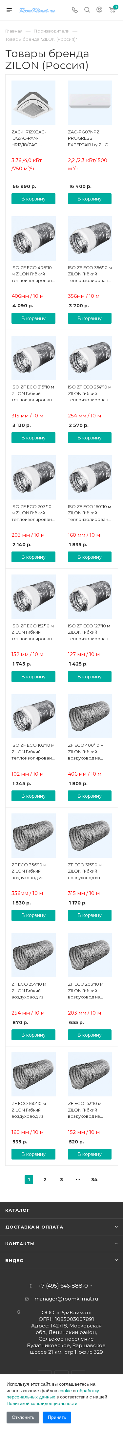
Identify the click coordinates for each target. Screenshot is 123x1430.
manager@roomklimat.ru (66, 1299)
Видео (14, 1260)
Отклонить (23, 1417)
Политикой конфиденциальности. (43, 1403)
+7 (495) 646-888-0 (63, 1286)
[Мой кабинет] (99, 10)
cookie (65, 1390)
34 (94, 1180)
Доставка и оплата (34, 1227)
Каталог (17, 1210)
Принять (57, 1417)
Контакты (19, 1243)
